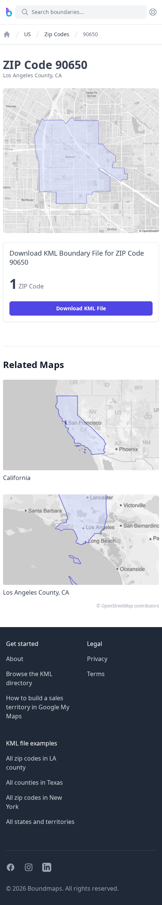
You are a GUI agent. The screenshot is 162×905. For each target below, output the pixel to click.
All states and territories (40, 822)
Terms (96, 674)
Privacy (97, 659)
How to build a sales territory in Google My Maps (37, 707)
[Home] (7, 34)
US (27, 34)
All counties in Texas (34, 782)
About (14, 659)
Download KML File (81, 308)
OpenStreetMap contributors (130, 606)
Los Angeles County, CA (32, 75)
